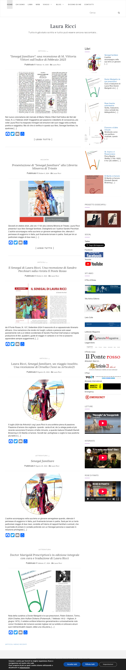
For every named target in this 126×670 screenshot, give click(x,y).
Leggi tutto (43, 139)
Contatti (89, 4)
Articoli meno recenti (16, 644)
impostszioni (25, 668)
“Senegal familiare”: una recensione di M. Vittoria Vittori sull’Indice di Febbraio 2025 (43, 57)
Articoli (42, 51)
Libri (30, 4)
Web (38, 4)
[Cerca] (119, 13)
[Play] (88, 499)
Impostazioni (108, 664)
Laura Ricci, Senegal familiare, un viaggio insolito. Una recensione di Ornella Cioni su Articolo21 (44, 365)
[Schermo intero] (117, 499)
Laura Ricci (63, 26)
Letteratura (41, 455)
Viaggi (46, 4)
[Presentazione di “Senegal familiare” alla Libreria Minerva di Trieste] (44, 201)
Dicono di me (74, 4)
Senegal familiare (42, 461)
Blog (58, 4)
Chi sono (20, 4)
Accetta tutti (72, 664)
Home (10, 4)
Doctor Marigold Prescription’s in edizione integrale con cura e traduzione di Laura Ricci (44, 556)
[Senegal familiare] (42, 494)
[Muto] (113, 499)
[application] (103, 491)
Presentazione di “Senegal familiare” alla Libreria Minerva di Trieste (44, 166)
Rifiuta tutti (90, 664)
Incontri (44, 160)
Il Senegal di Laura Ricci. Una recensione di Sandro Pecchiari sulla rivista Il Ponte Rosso (42, 269)
